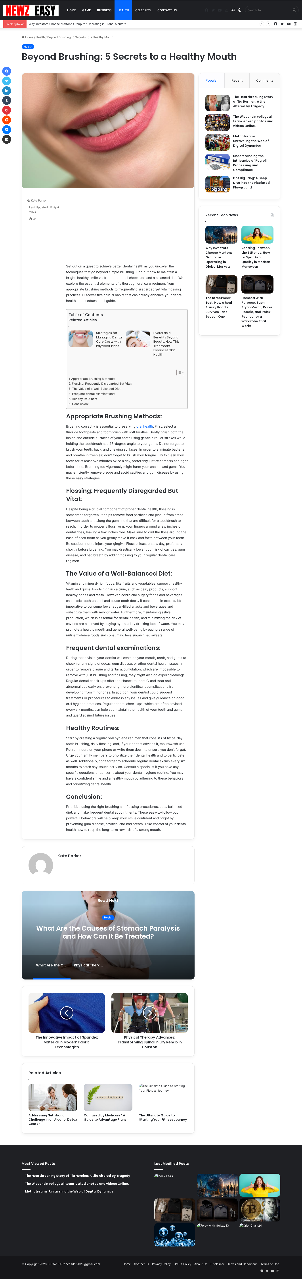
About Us (200, 1264)
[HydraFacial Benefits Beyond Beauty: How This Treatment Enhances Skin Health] (138, 338)
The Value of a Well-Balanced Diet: (96, 388)
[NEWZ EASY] (31, 10)
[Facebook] (6, 71)
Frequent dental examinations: (93, 394)
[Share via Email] (6, 139)
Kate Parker (69, 855)
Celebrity (143, 10)
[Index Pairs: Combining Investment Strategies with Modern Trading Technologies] (174, 1185)
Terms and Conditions (242, 1264)
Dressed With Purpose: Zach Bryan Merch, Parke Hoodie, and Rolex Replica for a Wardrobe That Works (256, 312)
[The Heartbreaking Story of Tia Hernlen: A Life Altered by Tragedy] (217, 103)
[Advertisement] (127, 226)
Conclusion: (80, 404)
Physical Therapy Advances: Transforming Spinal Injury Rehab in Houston (118, 932)
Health (123, 10)
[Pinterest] (6, 110)
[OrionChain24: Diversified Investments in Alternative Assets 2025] (259, 1234)
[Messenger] (6, 129)
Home (71, 10)
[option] (118, 935)
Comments (264, 80)
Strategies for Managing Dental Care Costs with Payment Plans (109, 339)
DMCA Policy (182, 1264)
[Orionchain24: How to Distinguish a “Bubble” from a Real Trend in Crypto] (174, 1234)
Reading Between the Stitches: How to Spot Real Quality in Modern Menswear (255, 257)
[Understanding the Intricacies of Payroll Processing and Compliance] (217, 162)
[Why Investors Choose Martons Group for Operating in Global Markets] (221, 235)
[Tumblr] (6, 100)
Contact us (167, 10)
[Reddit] (6, 119)
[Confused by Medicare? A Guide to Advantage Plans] (108, 1097)
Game (86, 10)
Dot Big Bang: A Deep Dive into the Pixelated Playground (251, 183)
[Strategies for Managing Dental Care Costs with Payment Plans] (81, 338)
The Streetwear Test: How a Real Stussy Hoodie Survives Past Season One (218, 307)
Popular (212, 80)
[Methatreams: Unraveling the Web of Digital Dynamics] (217, 142)
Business (104, 10)
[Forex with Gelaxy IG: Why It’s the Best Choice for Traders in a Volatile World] (217, 1234)
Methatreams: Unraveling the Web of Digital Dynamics (251, 141)
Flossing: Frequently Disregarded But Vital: (102, 383)
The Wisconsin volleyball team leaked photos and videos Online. (253, 121)
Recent (237, 80)
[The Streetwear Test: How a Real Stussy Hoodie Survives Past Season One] (221, 284)
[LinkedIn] (6, 90)
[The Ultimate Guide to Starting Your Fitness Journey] (163, 1097)
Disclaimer (217, 1264)
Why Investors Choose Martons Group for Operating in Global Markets (219, 257)
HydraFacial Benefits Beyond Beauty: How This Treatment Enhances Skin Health (166, 344)
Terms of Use (270, 1264)
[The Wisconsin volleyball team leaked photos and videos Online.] (217, 122)
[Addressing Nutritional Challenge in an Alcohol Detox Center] (53, 1097)
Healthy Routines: (84, 399)
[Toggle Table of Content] (178, 372)
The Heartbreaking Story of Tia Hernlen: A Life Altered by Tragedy (253, 101)
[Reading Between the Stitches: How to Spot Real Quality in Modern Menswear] (257, 235)
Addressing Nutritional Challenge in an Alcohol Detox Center (53, 1119)
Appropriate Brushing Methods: (93, 378)
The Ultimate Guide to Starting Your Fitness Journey (163, 1117)
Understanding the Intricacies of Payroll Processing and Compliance (250, 163)
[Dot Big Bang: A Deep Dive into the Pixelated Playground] (217, 184)
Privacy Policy (161, 1264)
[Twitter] (6, 81)
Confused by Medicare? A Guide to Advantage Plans (105, 1117)
